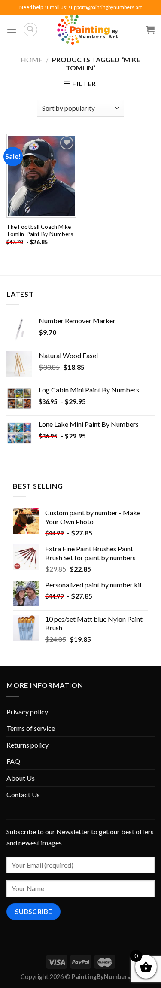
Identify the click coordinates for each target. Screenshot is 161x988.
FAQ (13, 761)
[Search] (30, 29)
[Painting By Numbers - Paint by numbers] (87, 30)
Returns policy (27, 745)
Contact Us (23, 794)
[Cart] (150, 29)
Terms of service (30, 728)
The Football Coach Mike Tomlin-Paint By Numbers (39, 230)
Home (32, 59)
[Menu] (11, 29)
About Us (20, 778)
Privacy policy (27, 712)
